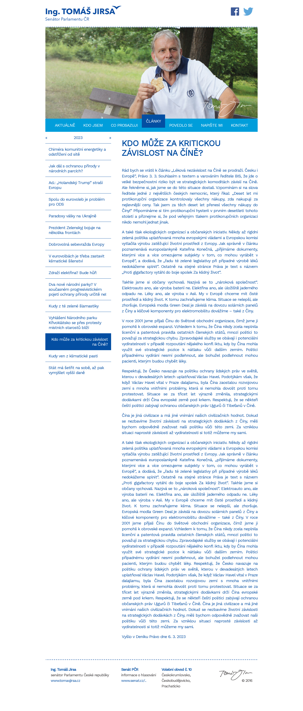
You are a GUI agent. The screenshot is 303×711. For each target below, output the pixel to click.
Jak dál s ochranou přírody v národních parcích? (74, 168)
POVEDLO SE (181, 125)
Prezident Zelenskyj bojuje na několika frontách (74, 230)
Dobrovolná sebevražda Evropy (76, 244)
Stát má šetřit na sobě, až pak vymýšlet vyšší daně (76, 370)
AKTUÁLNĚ (65, 125)
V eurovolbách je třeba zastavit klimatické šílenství (76, 258)
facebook (236, 11)
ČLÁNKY (153, 121)
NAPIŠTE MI (212, 125)
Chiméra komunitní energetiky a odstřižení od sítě (77, 152)
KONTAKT (239, 125)
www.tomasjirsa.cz (65, 680)
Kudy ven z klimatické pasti (73, 355)
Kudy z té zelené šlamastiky (74, 305)
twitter (248, 11)
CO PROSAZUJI (124, 125)
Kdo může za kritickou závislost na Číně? (79, 342)
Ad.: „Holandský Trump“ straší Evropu (76, 185)
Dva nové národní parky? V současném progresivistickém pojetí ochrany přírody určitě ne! (77, 289)
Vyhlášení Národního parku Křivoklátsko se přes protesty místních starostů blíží (75, 322)
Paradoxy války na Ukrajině (72, 215)
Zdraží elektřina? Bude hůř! (72, 272)
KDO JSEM (93, 125)
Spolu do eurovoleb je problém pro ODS (77, 202)
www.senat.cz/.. (133, 680)
